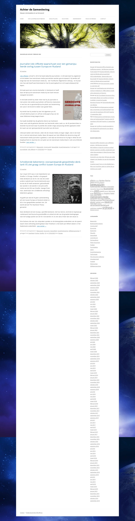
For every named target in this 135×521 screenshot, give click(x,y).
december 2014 (94, 494)
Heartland (31, 233)
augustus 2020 (94, 340)
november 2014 (94, 496)
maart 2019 (93, 373)
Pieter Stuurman (95, 242)
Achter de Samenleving (34, 9)
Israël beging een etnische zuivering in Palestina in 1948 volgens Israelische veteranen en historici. (102, 90)
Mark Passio (101, 198)
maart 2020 (93, 351)
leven (112, 193)
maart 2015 (93, 486)
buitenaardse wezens (98, 186)
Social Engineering (64, 147)
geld (96, 190)
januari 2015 (93, 491)
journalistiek (23, 149)
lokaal (95, 195)
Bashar (107, 180)
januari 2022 (93, 330)
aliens (92, 180)
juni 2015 (92, 479)
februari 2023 (94, 311)
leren (102, 193)
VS (45, 233)
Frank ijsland (94, 72)
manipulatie (93, 198)
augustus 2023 (94, 299)
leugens (107, 193)
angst (97, 181)
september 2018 (95, 387)
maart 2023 (93, 309)
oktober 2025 (94, 280)
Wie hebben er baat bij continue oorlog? (102, 147)
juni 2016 (92, 451)
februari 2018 (94, 404)
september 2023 (95, 297)
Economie (47, 231)
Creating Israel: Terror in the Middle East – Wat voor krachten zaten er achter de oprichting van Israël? (102, 166)
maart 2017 (93, 430)
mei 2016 (92, 453)
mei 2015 (92, 482)
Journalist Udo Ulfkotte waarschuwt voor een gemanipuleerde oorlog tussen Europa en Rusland (48, 65)
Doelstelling (53, 19)
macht (99, 195)
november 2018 (94, 382)
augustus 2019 (94, 361)
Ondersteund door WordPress (34, 512)
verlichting (93, 208)
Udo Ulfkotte (24, 76)
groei (92, 193)
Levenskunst (94, 238)
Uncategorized (94, 259)
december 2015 (94, 465)
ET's (93, 191)
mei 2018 (92, 396)
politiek (98, 202)
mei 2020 (92, 347)
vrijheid (107, 208)
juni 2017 (92, 422)
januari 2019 (93, 377)
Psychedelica (94, 247)
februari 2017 (94, 432)
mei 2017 (92, 425)
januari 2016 (93, 463)
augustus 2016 (94, 446)
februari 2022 (94, 328)
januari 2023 (93, 313)
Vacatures (65, 19)
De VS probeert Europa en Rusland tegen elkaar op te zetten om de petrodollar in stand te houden (102, 97)
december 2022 (94, 316)
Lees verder (31, 142)
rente (102, 202)
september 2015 (95, 472)
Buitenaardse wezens (96, 223)
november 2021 (94, 335)
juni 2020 (92, 344)
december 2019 (94, 354)
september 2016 (95, 444)
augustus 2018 (94, 389)
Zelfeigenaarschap (74, 231)
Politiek (92, 245)
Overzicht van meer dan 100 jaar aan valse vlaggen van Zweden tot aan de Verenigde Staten (102, 159)
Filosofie (92, 233)
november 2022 (94, 318)
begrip (92, 182)
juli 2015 (92, 477)
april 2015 (93, 484)
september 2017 (95, 415)
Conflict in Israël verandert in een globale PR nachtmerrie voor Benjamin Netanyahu (101, 128)
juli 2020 (92, 342)
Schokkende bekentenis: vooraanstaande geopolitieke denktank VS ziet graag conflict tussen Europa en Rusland (50, 163)
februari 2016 (94, 460)
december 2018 (94, 380)
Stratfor (42, 233)
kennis (97, 193)
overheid (99, 200)
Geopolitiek (55, 147)
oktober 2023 (94, 295)
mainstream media (99, 196)
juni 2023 (92, 304)
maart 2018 (93, 401)
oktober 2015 (94, 470)
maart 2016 (93, 458)
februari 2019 (94, 375)
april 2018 (93, 399)
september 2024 (95, 285)
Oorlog (37, 233)
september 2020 (95, 337)
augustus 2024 (94, 287)
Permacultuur (108, 200)
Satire (92, 250)
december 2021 (94, 332)
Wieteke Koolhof (94, 210)
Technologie (93, 254)
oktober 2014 (94, 498)
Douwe (50, 149)
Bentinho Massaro (99, 182)
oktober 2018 (94, 385)
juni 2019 (92, 366)
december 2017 (94, 408)
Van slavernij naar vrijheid (36, 19)
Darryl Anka (100, 189)
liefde (91, 195)
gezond (106, 191)
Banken (102, 180)
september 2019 (95, 359)
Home (22, 19)
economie (109, 188)
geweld (101, 191)
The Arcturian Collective (97, 257)
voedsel (99, 208)
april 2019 (93, 370)
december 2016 (94, 437)
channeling (93, 189)
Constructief (47, 147)
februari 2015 (94, 489)
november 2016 (94, 439)
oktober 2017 (94, 413)
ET (91, 191)
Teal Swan (93, 204)
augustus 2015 (94, 475)
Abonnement (77, 19)
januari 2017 (93, 434)
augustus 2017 (94, 418)
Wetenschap (94, 264)
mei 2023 (92, 306)
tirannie (99, 203)
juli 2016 (92, 449)
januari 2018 (93, 406)
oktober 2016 (94, 441)
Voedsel (92, 261)
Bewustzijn (40, 147)
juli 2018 (92, 392)
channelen (110, 187)
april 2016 (93, 456)
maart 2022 (93, 325)
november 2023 (94, 292)
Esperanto (93, 231)
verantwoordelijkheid (99, 205)
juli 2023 (92, 302)
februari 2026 (94, 278)
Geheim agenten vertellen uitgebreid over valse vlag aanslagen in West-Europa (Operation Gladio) (102, 152)
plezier (92, 202)
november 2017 (94, 411)
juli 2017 (92, 420)
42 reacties (23, 71)
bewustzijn (97, 184)
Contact (103, 19)
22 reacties (23, 169)
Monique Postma (95, 102)
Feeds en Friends (91, 19)
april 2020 (93, 349)
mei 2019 (92, 368)
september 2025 (95, 283)
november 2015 (94, 467)
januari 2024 (93, 290)
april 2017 (93, 427)
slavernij (108, 202)
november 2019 (94, 356)
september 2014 (95, 501)
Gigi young (112, 191)
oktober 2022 (94, 321)
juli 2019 (92, 363)
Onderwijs (107, 198)
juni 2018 (92, 394)
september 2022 (95, 323)
